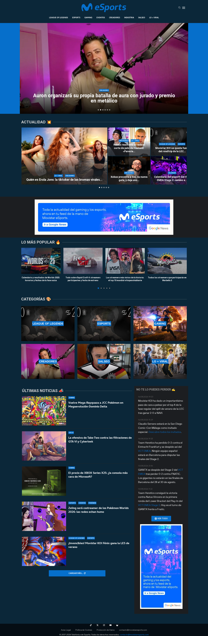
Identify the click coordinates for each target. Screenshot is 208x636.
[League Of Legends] (48, 323)
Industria (129, 17)
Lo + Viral (154, 17)
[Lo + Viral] (160, 361)
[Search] (179, 7)
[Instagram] (104, 625)
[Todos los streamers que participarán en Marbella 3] (167, 261)
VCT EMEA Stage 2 (149, 505)
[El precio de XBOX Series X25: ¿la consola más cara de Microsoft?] (44, 481)
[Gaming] (160, 323)
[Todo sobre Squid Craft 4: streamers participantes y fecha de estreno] (83, 261)
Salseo (141, 17)
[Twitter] (97, 625)
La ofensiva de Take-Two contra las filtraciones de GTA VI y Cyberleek (100, 439)
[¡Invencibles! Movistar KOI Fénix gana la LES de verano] (44, 551)
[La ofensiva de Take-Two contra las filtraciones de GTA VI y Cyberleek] (44, 446)
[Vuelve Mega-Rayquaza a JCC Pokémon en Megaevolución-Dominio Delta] (44, 411)
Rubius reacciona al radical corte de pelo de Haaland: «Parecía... (129, 148)
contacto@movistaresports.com (133, 630)
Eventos (101, 17)
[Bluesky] (117, 625)
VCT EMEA (144, 450)
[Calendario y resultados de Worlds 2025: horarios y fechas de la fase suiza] (41, 261)
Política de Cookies (83, 630)
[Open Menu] (183, 7)
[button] (25, 68)
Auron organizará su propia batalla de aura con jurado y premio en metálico (104, 98)
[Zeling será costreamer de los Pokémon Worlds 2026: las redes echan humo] (44, 516)
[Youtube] (110, 625)
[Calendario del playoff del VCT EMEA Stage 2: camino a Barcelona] (172, 170)
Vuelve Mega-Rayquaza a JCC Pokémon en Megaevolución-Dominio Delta (95, 404)
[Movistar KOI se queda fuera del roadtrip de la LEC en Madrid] (172, 141)
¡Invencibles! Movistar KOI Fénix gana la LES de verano (98, 545)
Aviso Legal (66, 630)
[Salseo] (104, 361)
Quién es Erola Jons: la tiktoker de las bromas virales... (64, 179)
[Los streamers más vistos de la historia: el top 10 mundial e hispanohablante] (125, 261)
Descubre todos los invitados (165, 432)
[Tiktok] (91, 625)
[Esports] (104, 323)
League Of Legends (58, 17)
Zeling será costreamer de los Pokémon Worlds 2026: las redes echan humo (98, 510)
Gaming (88, 17)
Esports (76, 17)
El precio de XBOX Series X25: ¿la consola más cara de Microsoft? (98, 475)
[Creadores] (48, 361)
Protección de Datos (105, 630)
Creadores (114, 17)
